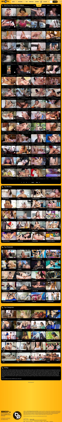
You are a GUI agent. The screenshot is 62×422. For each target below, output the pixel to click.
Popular (43, 5)
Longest (53, 5)
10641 (32, 182)
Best (34, 5)
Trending (38, 5)
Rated (57, 5)
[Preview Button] (14, 15)
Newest (48, 5)
